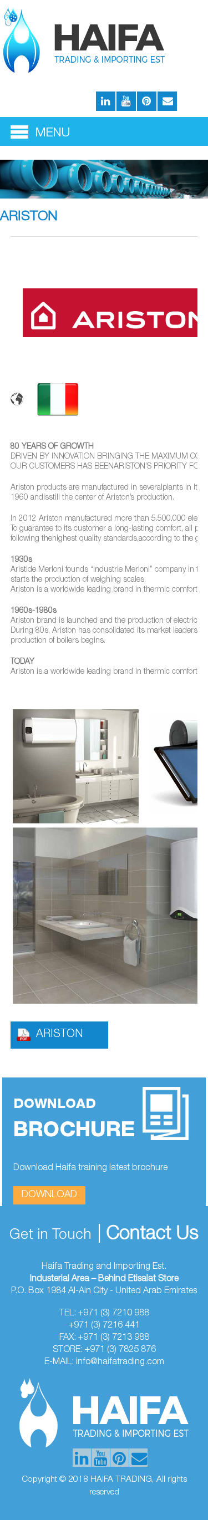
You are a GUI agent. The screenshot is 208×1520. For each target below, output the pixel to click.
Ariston (59, 1034)
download (49, 1195)
